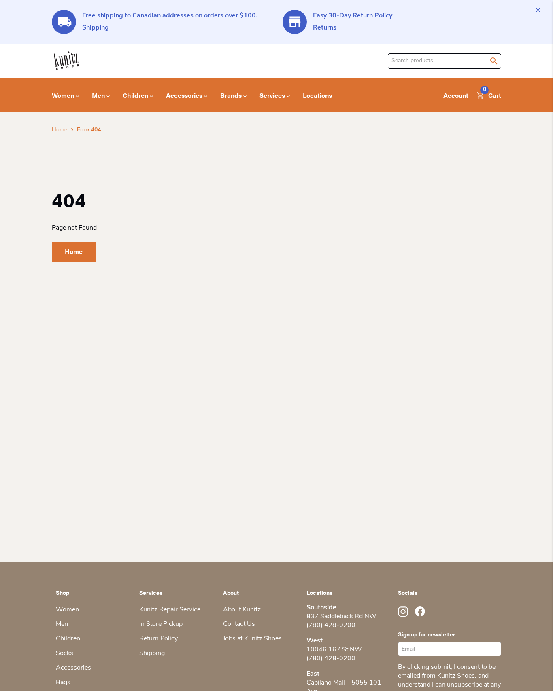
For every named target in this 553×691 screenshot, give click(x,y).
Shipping (95, 28)
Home (59, 130)
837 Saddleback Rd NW (341, 616)
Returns (324, 28)
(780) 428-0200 (330, 625)
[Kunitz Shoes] (66, 61)
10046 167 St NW (334, 650)
